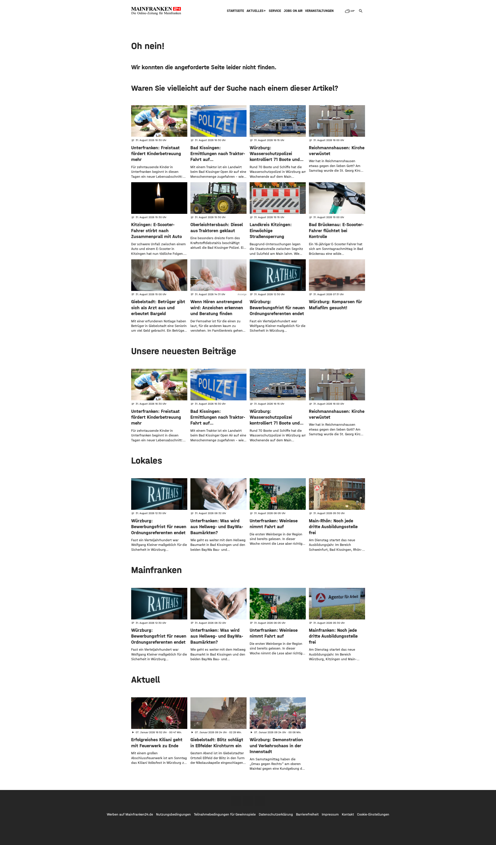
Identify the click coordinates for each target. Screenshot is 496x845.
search (360, 11)
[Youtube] (260, 801)
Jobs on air (293, 11)
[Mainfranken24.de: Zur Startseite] (156, 11)
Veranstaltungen (319, 11)
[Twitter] (248, 801)
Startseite (235, 11)
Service (275, 11)
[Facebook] (236, 801)
